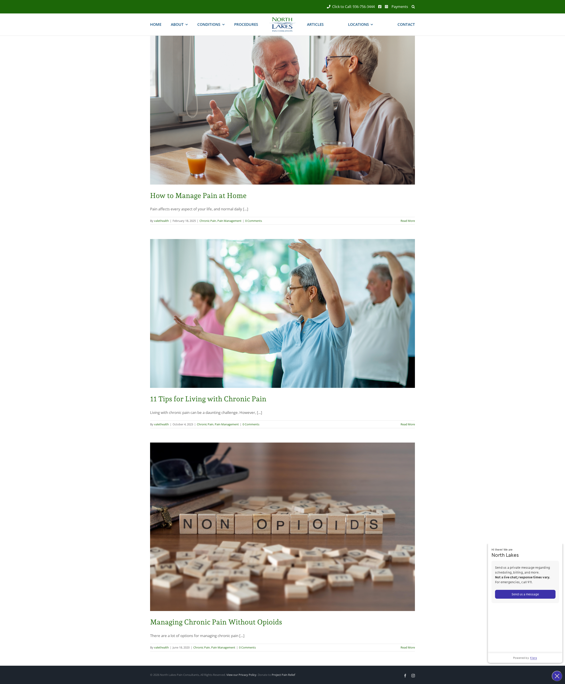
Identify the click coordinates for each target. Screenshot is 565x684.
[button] (411, 7)
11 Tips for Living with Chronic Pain (208, 399)
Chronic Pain (208, 221)
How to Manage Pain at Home (198, 195)
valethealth (161, 221)
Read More (408, 221)
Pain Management (229, 221)
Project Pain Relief (283, 675)
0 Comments (253, 221)
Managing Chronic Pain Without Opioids (216, 622)
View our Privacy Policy (241, 675)
